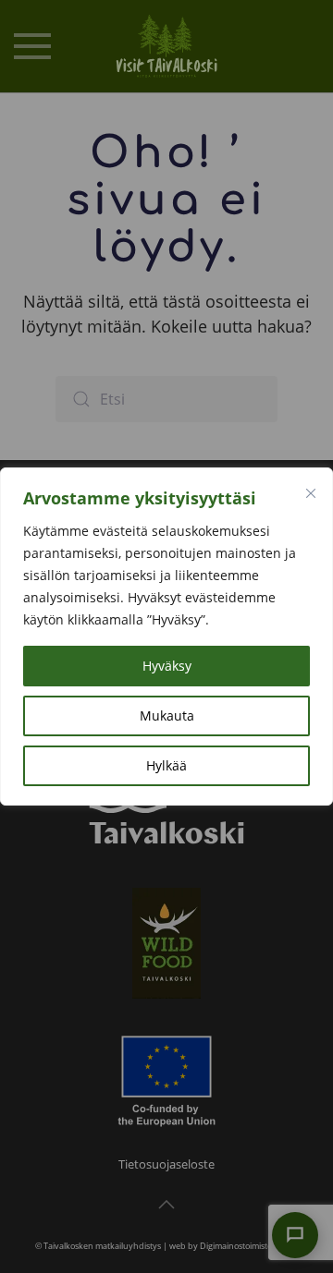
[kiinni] (310, 493)
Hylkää (166, 765)
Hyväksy (166, 665)
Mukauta (167, 715)
